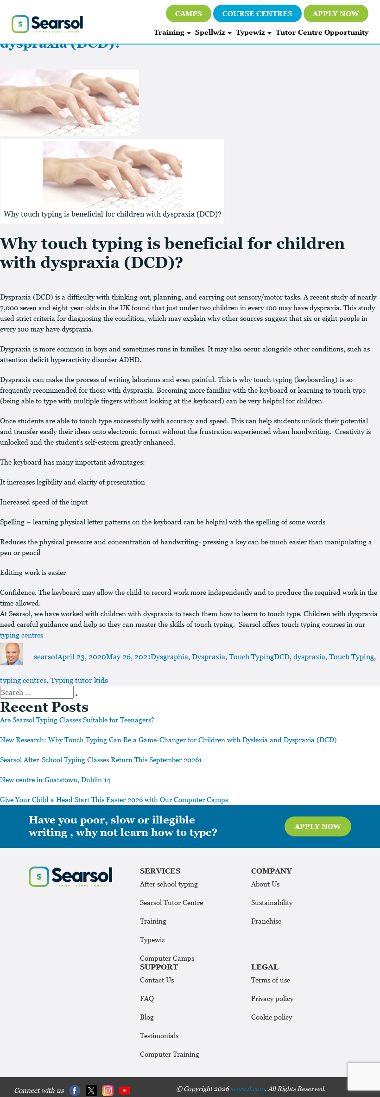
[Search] (76, 695)
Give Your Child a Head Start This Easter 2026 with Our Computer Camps (114, 799)
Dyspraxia (208, 656)
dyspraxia (309, 656)
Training (169, 32)
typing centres (21, 635)
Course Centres (257, 13)
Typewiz (250, 32)
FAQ (147, 998)
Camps (188, 13)
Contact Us (157, 980)
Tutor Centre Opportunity (322, 32)
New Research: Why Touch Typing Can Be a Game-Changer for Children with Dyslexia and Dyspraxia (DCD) (168, 739)
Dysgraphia (169, 656)
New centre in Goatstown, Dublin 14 (55, 779)
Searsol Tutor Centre (171, 902)
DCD (282, 656)
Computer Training (169, 1054)
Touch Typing (251, 656)
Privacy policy (272, 998)
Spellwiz (210, 32)
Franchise (266, 921)
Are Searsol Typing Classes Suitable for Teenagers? (77, 719)
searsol (45, 656)
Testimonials (159, 1035)
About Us (265, 884)
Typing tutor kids (79, 680)
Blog (147, 1017)
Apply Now (336, 13)
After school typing (169, 884)
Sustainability (271, 902)
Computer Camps (167, 958)
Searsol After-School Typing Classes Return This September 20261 (101, 759)
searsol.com (247, 1088)
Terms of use (270, 980)
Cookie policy (271, 1017)
